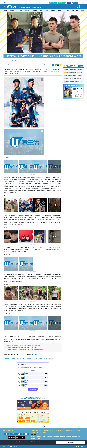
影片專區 (53, 10)
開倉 (40, 430)
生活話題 (10, 60)
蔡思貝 (29, 358)
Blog (31, 3)
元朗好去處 (61, 430)
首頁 (5, 60)
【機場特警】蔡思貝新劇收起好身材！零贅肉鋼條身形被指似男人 (21, 347)
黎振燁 (13, 358)
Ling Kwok (9, 64)
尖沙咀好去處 (45, 430)
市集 (37, 430)
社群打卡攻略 (62, 2)
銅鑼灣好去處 (53, 430)
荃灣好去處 (67, 430)
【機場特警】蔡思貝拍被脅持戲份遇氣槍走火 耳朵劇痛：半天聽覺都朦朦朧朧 (24, 350)
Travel (15, 3)
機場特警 (7, 358)
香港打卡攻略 (75, 10)
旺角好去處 (74, 430)
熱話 (16, 60)
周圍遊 (59, 10)
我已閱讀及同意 (70, 442)
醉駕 (46, 358)
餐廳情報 (33, 432)
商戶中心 (69, 2)
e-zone (35, 3)
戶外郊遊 (38, 432)
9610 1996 (34, 354)
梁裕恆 (40, 358)
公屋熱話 (28, 7)
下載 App (76, 2)
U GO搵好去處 (53, 2)
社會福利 (43, 432)
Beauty (25, 3)
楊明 (24, 358)
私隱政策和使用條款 (38, 442)
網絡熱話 (51, 358)
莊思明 (35, 358)
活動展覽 (33, 430)
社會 (79, 430)
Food (21, 3)
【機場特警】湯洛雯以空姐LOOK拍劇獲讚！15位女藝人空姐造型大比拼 (22, 345)
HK (11, 3)
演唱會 (5, 10)
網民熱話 (33, 436)
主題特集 (83, 10)
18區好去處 (66, 10)
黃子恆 (19, 358)
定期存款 (39, 7)
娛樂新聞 (34, 7)
